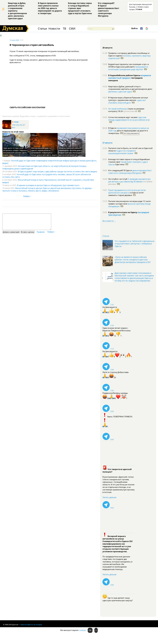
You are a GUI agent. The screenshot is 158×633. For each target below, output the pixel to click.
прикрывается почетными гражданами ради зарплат (128, 68)
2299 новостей (17, 125)
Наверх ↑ (27, 196)
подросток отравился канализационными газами (122, 152)
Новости (54, 28)
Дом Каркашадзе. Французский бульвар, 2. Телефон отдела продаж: (140, 6)
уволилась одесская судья (120, 91)
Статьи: (105, 236)
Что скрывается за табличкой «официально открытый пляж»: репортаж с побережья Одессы (134, 243)
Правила (41, 232)
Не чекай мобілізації (117, 108)
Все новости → (109, 221)
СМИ (72, 28)
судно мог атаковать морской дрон (127, 101)
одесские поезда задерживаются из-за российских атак (129, 118)
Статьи (42, 28)
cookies (82, 630)
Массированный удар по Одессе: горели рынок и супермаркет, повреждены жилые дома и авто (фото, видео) (44, 151)
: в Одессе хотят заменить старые (126, 193)
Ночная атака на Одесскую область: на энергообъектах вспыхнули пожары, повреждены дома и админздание (44, 167)
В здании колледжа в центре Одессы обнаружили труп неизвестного (48, 185)
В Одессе (112, 128)
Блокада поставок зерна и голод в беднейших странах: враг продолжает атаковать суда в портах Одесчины (80, 8)
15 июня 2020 (14, 40)
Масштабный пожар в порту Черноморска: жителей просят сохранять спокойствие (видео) (48, 181)
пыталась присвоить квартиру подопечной (129, 57)
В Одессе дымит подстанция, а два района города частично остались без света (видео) (57, 171)
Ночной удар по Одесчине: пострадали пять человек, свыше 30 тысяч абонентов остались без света (46, 175)
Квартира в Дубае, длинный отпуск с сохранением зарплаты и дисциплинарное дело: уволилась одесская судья (17, 11)
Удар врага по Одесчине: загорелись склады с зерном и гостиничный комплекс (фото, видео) (15, 151)
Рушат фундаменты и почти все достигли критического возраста (127, 191)
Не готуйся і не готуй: (118, 179)
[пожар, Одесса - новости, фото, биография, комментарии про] (6, 128)
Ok (90, 630)
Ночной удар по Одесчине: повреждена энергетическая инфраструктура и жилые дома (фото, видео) (49, 161)
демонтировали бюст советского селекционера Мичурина (130, 171)
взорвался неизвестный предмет (129, 76)
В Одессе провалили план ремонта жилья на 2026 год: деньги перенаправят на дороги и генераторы (50, 8)
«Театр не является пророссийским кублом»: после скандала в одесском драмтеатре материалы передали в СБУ (133, 259)
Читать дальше (109, 497)
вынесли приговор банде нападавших (129, 205)
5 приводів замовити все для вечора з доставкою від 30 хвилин (129, 180)
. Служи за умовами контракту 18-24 (126, 110)
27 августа (107, 142)
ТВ (64, 28)
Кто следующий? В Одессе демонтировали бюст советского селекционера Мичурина (108, 9)
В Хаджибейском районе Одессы (124, 75)
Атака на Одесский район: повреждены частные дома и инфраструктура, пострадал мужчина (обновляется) (70, 151)
